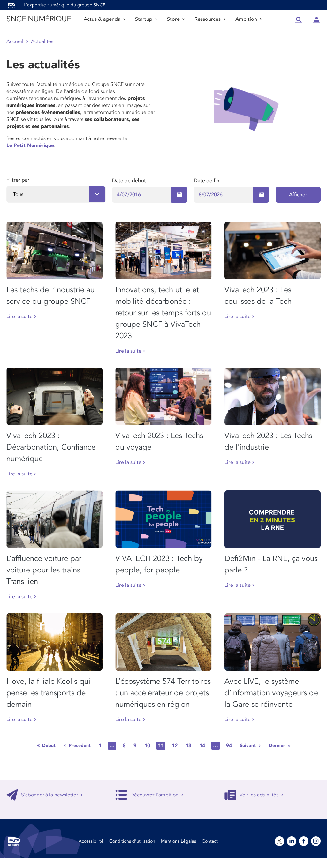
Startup (143, 19)
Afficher (298, 194)
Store (173, 19)
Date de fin (206, 180)
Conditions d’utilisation (132, 841)
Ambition (246, 19)
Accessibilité (91, 841)
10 (147, 745)
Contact (210, 841)
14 (202, 745)
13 (188, 745)
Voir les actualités (259, 795)
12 (175, 745)
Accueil (14, 41)
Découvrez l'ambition (154, 795)
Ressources (207, 19)
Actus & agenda (102, 19)
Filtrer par (17, 180)
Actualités (42, 41)
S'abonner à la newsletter (49, 795)
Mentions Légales (178, 841)
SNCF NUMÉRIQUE (38, 19)
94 (229, 745)
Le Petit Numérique (30, 145)
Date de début (129, 180)
